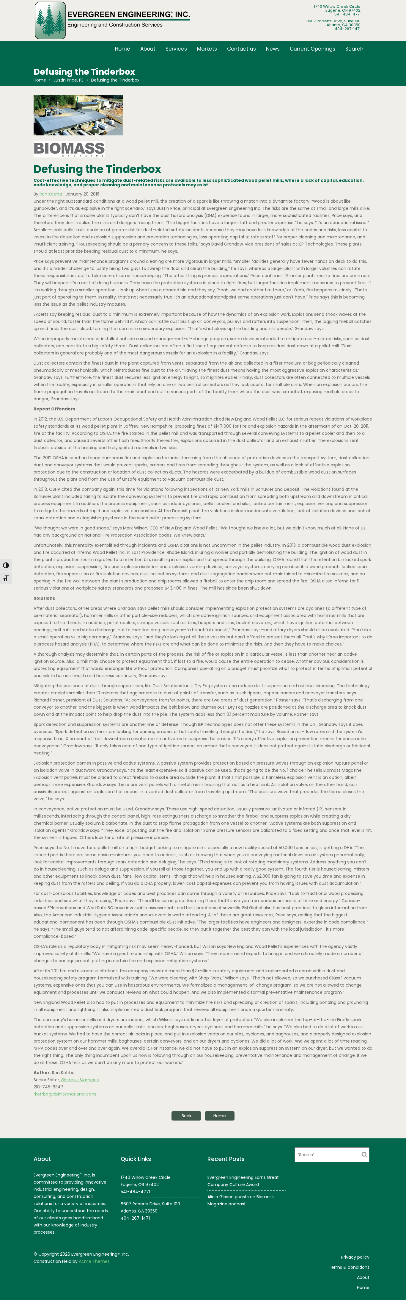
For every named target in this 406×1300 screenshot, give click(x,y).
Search (354, 48)
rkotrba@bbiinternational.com (65, 1094)
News (273, 48)
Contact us (241, 48)
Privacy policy (355, 1257)
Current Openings (312, 48)
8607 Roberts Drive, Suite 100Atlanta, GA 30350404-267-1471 (333, 25)
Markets (207, 48)
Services (176, 48)
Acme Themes (94, 1261)
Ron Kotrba (51, 194)
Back (186, 1116)
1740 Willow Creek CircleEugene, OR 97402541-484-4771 (337, 10)
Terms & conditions (349, 1267)
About (147, 48)
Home (122, 48)
